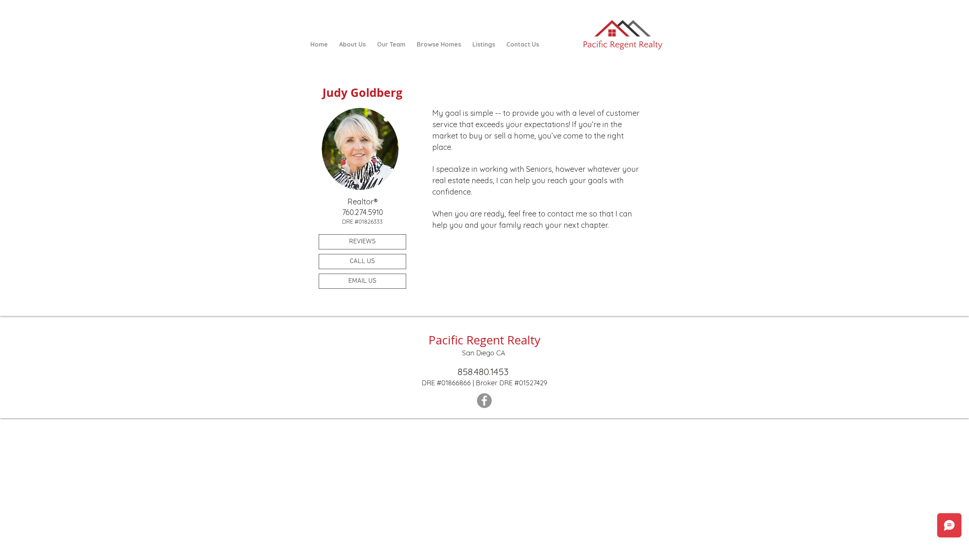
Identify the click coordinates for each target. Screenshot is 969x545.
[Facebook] (484, 400)
